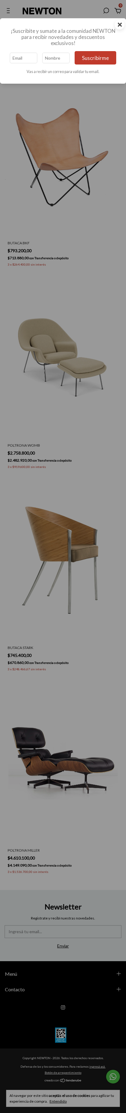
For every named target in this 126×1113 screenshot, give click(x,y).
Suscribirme (95, 58)
